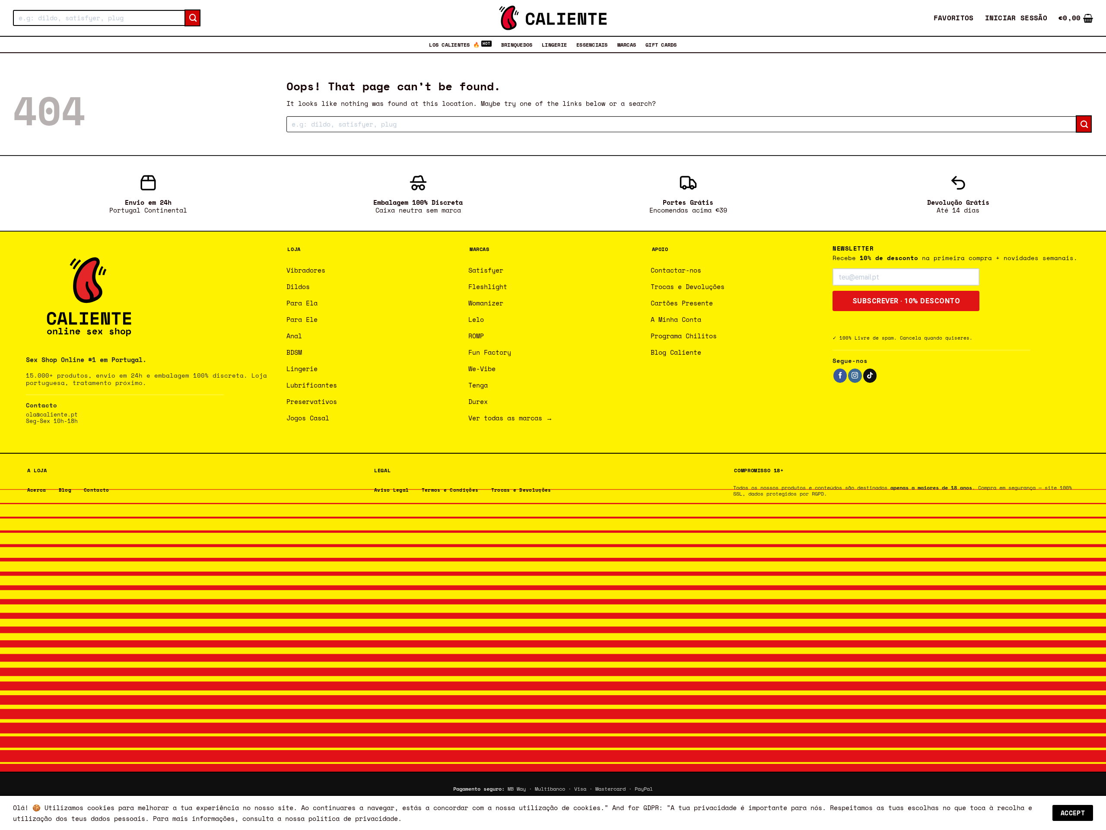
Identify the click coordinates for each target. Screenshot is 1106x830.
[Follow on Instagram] (854, 375)
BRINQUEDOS (516, 44)
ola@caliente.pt (52, 414)
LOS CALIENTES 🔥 (454, 44)
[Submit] (192, 18)
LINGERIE (554, 44)
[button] (1016, 18)
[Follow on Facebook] (840, 375)
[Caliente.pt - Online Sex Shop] (553, 18)
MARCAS (626, 44)
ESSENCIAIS (591, 44)
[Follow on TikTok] (870, 375)
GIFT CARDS (661, 44)
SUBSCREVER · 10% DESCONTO (906, 301)
